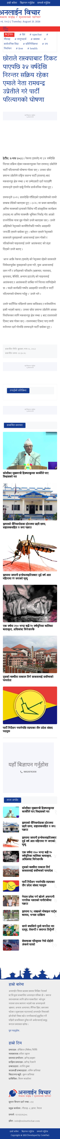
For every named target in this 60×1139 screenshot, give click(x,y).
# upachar (36, 35)
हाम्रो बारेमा (12, 3)
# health (32, 49)
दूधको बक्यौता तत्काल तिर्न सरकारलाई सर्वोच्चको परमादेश (28, 678)
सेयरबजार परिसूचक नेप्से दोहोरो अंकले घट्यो (37, 943)
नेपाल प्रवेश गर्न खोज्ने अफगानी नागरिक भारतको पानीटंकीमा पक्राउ (38, 900)
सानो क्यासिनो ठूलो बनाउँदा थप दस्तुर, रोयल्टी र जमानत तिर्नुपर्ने (38, 928)
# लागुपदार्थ (20, 39)
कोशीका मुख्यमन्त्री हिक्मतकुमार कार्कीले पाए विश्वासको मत (25, 475)
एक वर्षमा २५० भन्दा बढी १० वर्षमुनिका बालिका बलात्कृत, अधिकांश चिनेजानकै (28, 627)
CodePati (45, 1135)
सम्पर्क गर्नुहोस (43, 3)
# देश (22, 35)
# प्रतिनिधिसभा (30, 44)
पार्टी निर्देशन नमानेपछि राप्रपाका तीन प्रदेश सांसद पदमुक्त (28, 729)
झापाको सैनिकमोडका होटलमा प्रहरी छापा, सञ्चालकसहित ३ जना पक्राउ (24, 526)
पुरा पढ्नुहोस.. (14, 1030)
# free (19, 49)
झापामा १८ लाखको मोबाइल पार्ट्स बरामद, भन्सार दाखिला (39, 913)
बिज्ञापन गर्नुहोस (27, 3)
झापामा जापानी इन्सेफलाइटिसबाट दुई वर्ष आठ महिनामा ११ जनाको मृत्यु (27, 577)
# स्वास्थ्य (35, 39)
